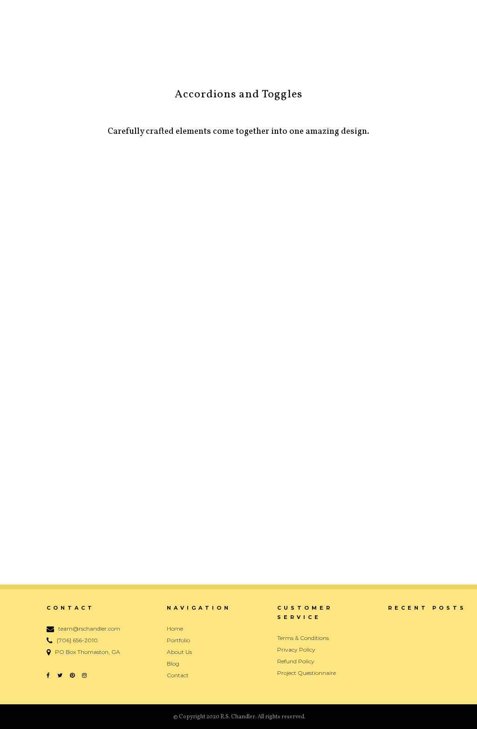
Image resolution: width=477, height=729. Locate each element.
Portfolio (178, 640)
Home (175, 628)
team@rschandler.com (89, 628)
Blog (173, 663)
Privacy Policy (296, 649)
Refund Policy (295, 661)
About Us (179, 651)
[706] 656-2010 (77, 640)
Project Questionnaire (306, 672)
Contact (178, 675)
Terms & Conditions (303, 637)
